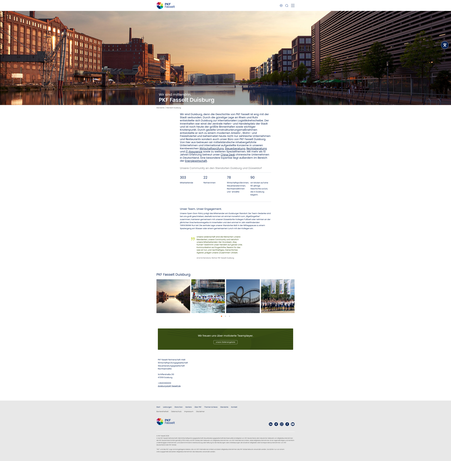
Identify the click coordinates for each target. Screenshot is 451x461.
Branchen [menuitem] (179, 407)
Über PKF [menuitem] (197, 407)
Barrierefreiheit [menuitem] (162, 411)
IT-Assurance (194, 151)
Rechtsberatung (256, 148)
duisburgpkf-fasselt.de (169, 386)
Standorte (160, 108)
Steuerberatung (235, 148)
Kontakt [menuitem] (234, 407)
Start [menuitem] (158, 407)
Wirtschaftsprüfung (211, 148)
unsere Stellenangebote (225, 342)
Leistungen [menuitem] (167, 407)
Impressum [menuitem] (188, 411)
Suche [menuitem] (286, 5)
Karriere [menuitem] (188, 407)
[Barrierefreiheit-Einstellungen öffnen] (445, 45)
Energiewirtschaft (196, 161)
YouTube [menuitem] (293, 424)
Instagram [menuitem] (282, 424)
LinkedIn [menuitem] (270, 424)
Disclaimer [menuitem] (200, 411)
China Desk (228, 154)
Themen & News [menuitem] (211, 407)
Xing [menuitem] (276, 424)
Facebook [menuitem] (287, 424)
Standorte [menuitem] (224, 407)
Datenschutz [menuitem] (176, 411)
